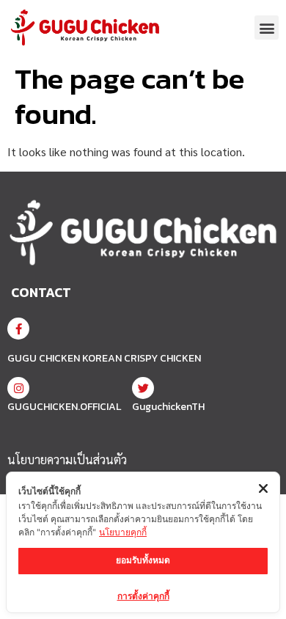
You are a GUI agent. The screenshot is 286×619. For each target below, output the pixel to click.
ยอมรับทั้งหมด (143, 559)
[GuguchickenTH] (143, 388)
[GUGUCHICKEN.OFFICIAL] (18, 388)
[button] (266, 27)
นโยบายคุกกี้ (123, 532)
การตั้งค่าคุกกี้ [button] (143, 595)
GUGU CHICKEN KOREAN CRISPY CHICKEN (104, 358)
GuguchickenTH (168, 406)
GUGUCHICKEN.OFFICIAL (64, 406)
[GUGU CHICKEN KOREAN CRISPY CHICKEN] (18, 329)
